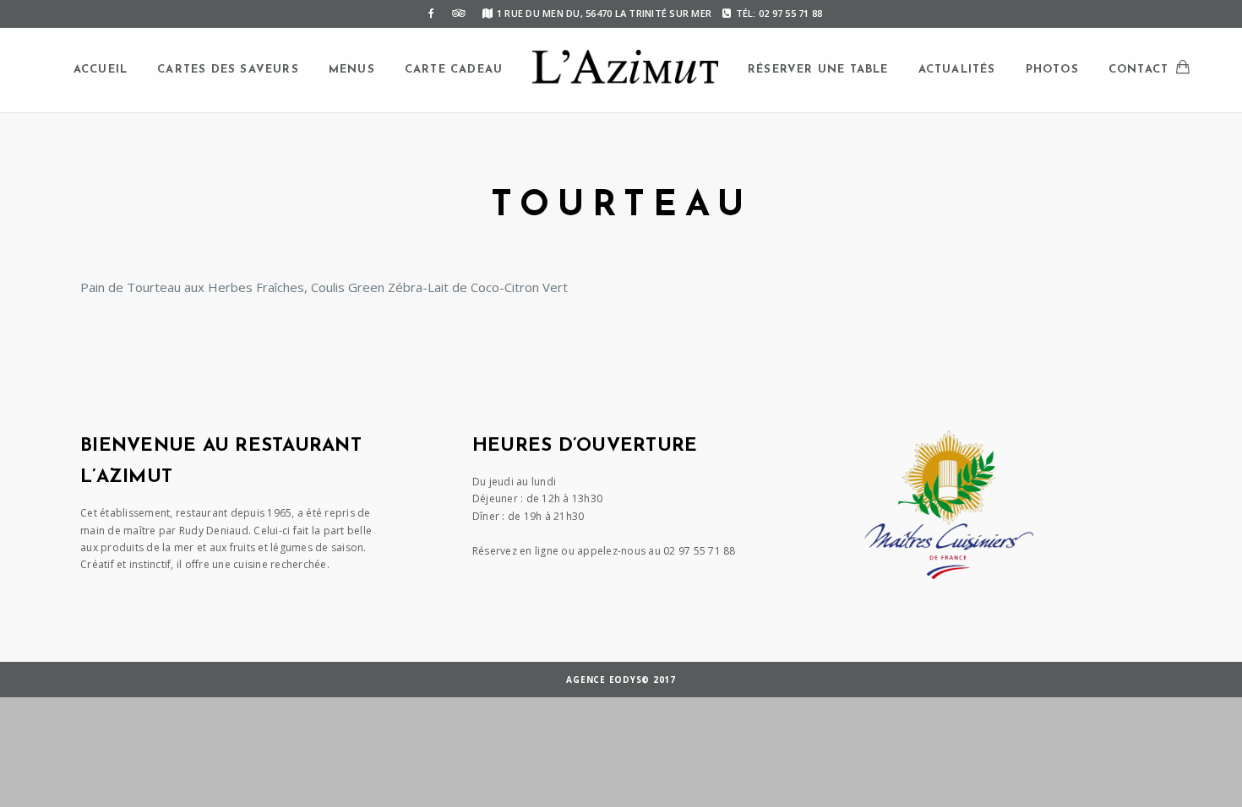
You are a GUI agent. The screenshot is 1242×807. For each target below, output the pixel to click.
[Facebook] (431, 13)
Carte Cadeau (454, 69)
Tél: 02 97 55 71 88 (779, 13)
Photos (1052, 69)
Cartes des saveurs (228, 69)
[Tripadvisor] (458, 13)
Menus (352, 69)
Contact (1138, 69)
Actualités (957, 69)
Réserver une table (818, 69)
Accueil (101, 69)
